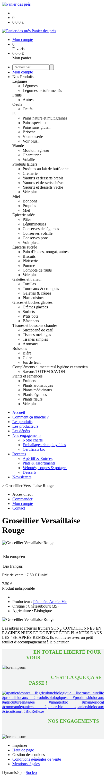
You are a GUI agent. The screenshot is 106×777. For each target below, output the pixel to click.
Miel (16, 196)
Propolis (29, 205)
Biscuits (29, 256)
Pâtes (27, 219)
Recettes (19, 454)
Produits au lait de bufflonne (45, 169)
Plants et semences (27, 376)
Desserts (29, 472)
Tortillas (29, 284)
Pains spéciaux (35, 123)
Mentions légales (26, 764)
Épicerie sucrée (24, 247)
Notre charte (33, 440)
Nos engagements (26, 435)
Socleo (31, 772)
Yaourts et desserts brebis (43, 178)
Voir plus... (31, 141)
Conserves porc (35, 238)
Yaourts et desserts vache (43, 187)
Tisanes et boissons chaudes (34, 325)
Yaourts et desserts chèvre (43, 182)
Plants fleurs (32, 399)
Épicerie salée (23, 215)
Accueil (18, 412)
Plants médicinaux (37, 390)
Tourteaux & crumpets (41, 288)
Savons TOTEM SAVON (44, 371)
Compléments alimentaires (33, 367)
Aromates (30, 344)
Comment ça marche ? (30, 417)
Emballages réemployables (44, 445)
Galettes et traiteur (27, 279)
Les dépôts (21, 431)
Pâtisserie (30, 261)
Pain (16, 113)
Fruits (17, 95)
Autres (28, 100)
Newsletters (21, 477)
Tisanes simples (35, 339)
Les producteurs (25, 426)
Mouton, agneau (36, 150)
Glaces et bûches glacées (32, 302)
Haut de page (23, 750)
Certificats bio (34, 449)
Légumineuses (34, 224)
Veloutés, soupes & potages (45, 468)
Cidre (27, 357)
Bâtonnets (31, 321)
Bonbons (30, 201)
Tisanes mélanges (37, 334)
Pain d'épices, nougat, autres (45, 252)
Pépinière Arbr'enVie (50, 601)
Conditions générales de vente (36, 759)
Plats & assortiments (39, 463)
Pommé (29, 265)
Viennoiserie (33, 136)
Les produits (22, 421)
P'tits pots (30, 316)
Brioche (29, 132)
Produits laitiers (24, 164)
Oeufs (17, 104)
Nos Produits (22, 76)
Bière (27, 353)
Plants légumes (35, 394)
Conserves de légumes (41, 228)
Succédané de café (38, 330)
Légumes (19, 81)
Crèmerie (30, 173)
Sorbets (29, 311)
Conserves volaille (37, 233)
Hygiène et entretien (71, 367)
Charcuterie (32, 155)
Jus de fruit (31, 362)
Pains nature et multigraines (45, 118)
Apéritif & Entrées (37, 458)
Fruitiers (29, 381)
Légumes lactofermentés (42, 90)
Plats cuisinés (33, 298)
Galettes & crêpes (37, 293)
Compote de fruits (37, 270)
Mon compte (22, 72)
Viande (18, 146)
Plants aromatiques (38, 385)
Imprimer (19, 745)
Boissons (19, 348)
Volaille (29, 159)
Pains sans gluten (36, 127)
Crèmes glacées (35, 307)
